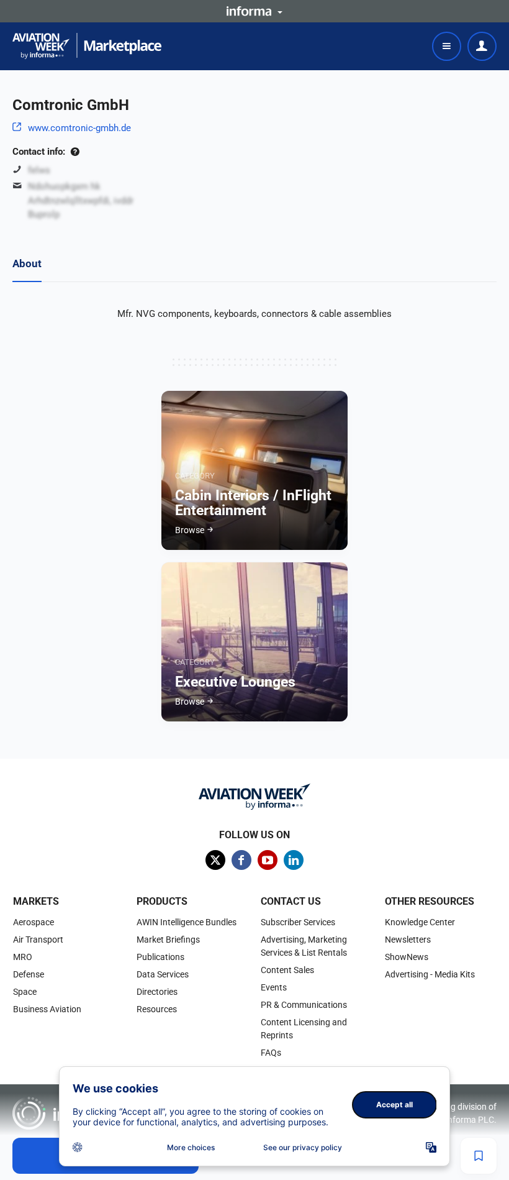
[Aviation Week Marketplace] (86, 46)
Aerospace (33, 922)
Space (25, 992)
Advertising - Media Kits (430, 974)
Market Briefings (168, 939)
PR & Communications (304, 1005)
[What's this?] (74, 151)
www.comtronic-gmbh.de (79, 128)
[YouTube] (267, 860)
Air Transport (38, 939)
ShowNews (406, 957)
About (27, 263)
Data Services (163, 974)
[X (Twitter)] (215, 860)
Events (274, 987)
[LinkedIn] (294, 860)
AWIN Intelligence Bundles (186, 922)
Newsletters (408, 939)
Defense (28, 974)
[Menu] (446, 46)
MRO (22, 957)
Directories (157, 992)
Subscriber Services (298, 922)
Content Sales (287, 970)
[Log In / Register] (482, 46)
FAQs (271, 1053)
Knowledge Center (420, 922)
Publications (160, 957)
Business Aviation (47, 1009)
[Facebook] (241, 860)
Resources (157, 1009)
